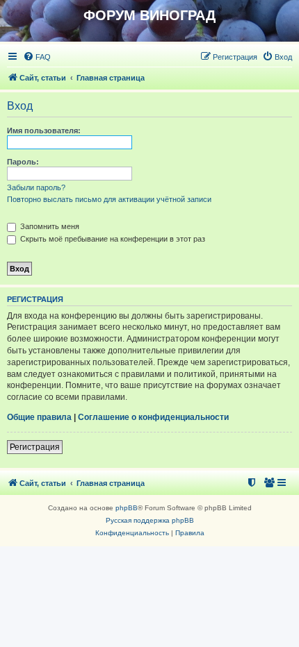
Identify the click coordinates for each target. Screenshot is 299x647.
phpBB (126, 508)
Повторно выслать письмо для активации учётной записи (109, 199)
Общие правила (39, 417)
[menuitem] (37, 57)
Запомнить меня (48, 226)
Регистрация (35, 447)
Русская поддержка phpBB (150, 520)
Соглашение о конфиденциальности (153, 417)
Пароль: (23, 162)
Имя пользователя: (44, 130)
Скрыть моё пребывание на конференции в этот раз (111, 239)
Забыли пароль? (36, 187)
